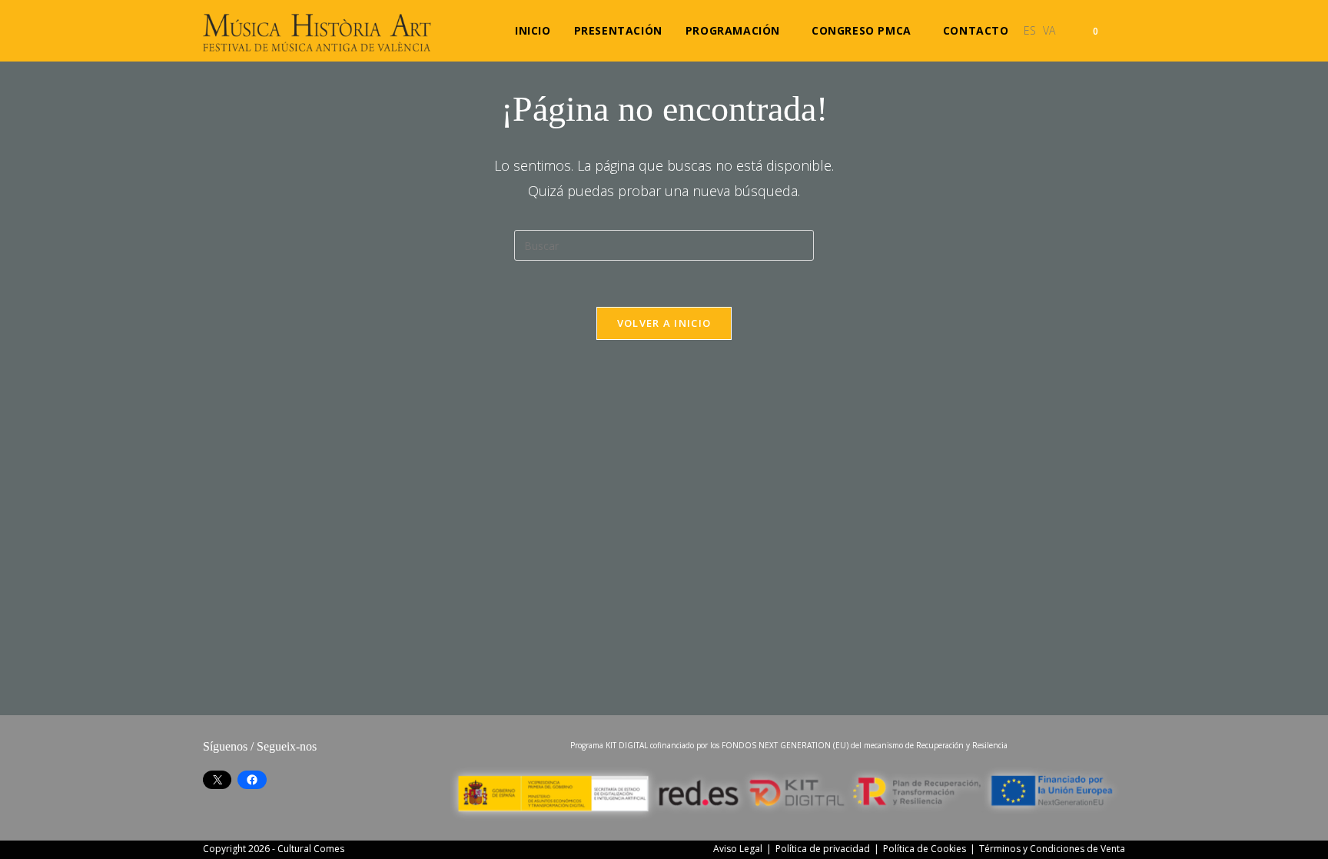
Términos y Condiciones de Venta (1052, 848)
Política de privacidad (822, 848)
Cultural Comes (310, 848)
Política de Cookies (924, 848)
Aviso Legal (737, 848)
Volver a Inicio (664, 323)
